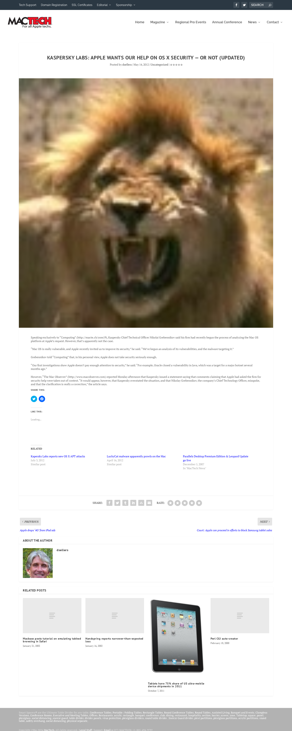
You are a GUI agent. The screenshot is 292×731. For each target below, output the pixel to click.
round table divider (156, 718)
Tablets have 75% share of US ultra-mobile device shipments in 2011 (176, 685)
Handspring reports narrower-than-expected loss (114, 640)
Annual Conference (227, 22)
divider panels (93, 718)
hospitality (194, 715)
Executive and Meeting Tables (70, 715)
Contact (273, 22)
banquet (140, 715)
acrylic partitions (248, 718)
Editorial (102, 5)
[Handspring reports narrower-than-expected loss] (114, 615)
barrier (215, 715)
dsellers (127, 64)
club (162, 715)
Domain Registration (54, 5)
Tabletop (241, 715)
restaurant (181, 715)
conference (152, 715)
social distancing (41, 718)
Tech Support (27, 5)
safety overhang (35, 721)
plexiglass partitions (225, 718)
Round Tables (203, 712)
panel (260, 715)
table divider (76, 718)
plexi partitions (203, 718)
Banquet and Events (242, 712)
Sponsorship (124, 5)
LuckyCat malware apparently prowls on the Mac (136, 456)
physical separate (77, 721)
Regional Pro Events (190, 22)
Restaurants (106, 715)
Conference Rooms (41, 715)
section (206, 715)
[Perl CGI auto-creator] (240, 615)
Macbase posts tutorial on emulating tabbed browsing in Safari (52, 640)
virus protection (111, 718)
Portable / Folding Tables (127, 712)
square (252, 715)
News (252, 22)
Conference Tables (100, 712)
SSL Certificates (82, 5)
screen (224, 715)
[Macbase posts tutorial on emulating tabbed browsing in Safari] (52, 615)
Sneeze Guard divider (181, 718)
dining (170, 715)
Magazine (157, 22)
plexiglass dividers (133, 718)
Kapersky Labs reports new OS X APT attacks (58, 456)
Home (139, 22)
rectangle (128, 715)
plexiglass (25, 718)
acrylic (118, 715)
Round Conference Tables (179, 712)
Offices (93, 715)
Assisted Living (221, 712)
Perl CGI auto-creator (224, 638)
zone (232, 715)
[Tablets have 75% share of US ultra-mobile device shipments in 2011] (177, 638)
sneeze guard (60, 718)
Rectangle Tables (153, 712)
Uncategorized (159, 64)
